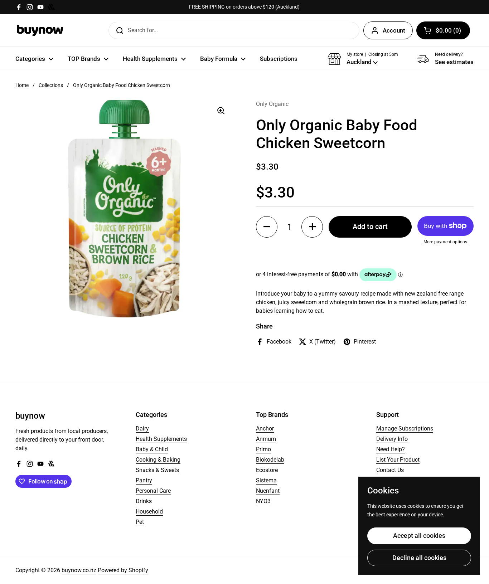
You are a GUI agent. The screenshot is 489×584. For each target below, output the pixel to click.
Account (394, 30)
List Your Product (398, 459)
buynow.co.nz (79, 570)
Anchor (265, 428)
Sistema (266, 480)
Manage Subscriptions (404, 428)
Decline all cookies (419, 557)
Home (22, 85)
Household (149, 511)
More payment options (445, 241)
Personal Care (153, 490)
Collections (51, 85)
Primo (263, 449)
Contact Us (390, 470)
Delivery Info (392, 438)
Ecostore (267, 470)
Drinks (144, 501)
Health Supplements (161, 438)
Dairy (142, 428)
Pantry (144, 480)
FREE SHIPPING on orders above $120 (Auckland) (244, 7)
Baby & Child (152, 449)
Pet (140, 522)
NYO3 (263, 501)
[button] (443, 30)
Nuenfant (268, 490)
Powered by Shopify (123, 570)
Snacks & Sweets (157, 470)
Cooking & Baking (158, 459)
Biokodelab (270, 459)
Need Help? (390, 449)
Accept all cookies (419, 535)
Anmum (266, 438)
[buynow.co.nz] (40, 31)
